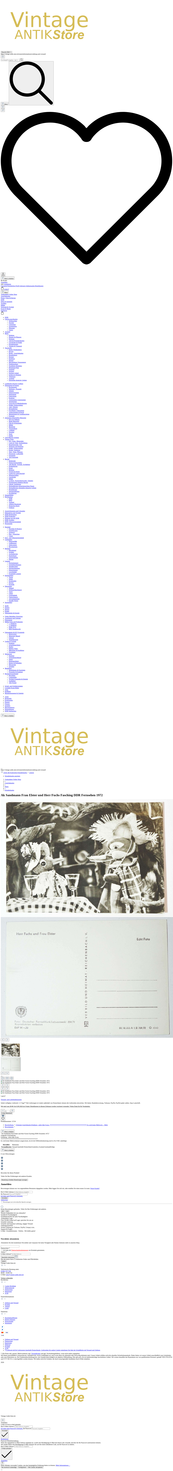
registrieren (7, 284)
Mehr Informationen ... (63, 1465)
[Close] (1, 1076)
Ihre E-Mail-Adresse (7, 1192)
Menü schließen (9, 278)
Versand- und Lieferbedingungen (11, 1099)
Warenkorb (8, 1323)
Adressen (22, 286)
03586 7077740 (6, 1271)
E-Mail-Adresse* (6, 1254)
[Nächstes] (7, 1039)
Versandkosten (35, 1353)
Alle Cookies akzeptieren (35, 1467)
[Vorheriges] (3, 1039)
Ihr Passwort (5, 1194)
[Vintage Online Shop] (51, 50)
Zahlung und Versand (11, 1303)
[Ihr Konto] (3, 274)
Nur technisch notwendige (9, 1467)
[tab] (56, 1125)
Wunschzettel (9, 1321)
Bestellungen (39, 286)
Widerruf (7, 1345)
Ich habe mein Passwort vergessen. (12, 1196)
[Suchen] (21, 59)
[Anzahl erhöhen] (12, 1110)
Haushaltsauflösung (11, 1318)
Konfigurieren (22, 1467)
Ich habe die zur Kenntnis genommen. (24, 1250)
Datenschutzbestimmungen (19, 1250)
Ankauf (7, 1306)
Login (7, 1308)
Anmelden (4, 282)
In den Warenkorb (7, 1113)
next (7, 1211)
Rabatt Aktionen (10, 1319)
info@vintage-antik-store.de (15, 1275)
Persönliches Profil (13, 286)
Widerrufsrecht (9, 1288)
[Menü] (3, 56)
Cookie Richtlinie (10, 1286)
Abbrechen (4, 1200)
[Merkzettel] (86, 271)
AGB (6, 1293)
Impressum (8, 1291)
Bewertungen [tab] (9, 1127)
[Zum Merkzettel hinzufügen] (3, 1117)
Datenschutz (9, 1290)
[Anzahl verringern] (3, 1110)
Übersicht (4, 286)
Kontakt (7, 1304)
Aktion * (3, 1252)
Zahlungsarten (30, 286)
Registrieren (4, 1439)
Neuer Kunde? (95, 1188)
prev (3, 1211)
